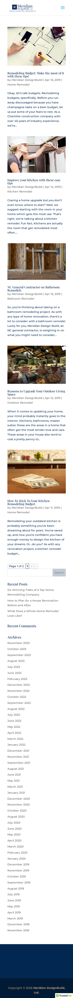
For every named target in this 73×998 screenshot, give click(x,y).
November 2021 (18, 756)
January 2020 (16, 858)
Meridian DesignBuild (27, 80)
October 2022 (16, 697)
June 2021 (14, 774)
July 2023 (13, 667)
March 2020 (15, 846)
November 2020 (18, 804)
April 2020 (14, 840)
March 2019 (15, 918)
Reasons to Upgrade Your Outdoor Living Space (36, 392)
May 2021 (13, 780)
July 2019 (13, 894)
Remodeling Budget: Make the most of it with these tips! (35, 74)
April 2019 (14, 912)
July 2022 (13, 714)
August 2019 (15, 888)
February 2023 (17, 679)
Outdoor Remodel (20, 402)
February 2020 (17, 852)
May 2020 (13, 834)
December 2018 (18, 924)
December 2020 (18, 798)
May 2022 (13, 727)
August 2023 (16, 661)
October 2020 (16, 810)
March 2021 (15, 786)
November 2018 (18, 930)
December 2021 (18, 750)
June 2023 (14, 673)
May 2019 (13, 906)
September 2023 (19, 655)
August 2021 (15, 769)
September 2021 (18, 762)
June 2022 (14, 720)
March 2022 (15, 739)
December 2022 (18, 685)
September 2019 (18, 882)
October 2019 (16, 876)
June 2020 (14, 828)
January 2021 (16, 792)
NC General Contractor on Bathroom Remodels (33, 288)
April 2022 (14, 733)
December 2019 (18, 864)
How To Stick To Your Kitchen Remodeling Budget (28, 502)
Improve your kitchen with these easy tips (34, 181)
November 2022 (18, 691)
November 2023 (18, 643)
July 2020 (13, 822)
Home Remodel (18, 84)
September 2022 (19, 703)
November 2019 (18, 870)
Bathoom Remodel (20, 298)
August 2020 (16, 816)
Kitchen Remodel (19, 191)
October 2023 (16, 649)
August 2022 (16, 709)
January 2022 (16, 744)
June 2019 (14, 900)
